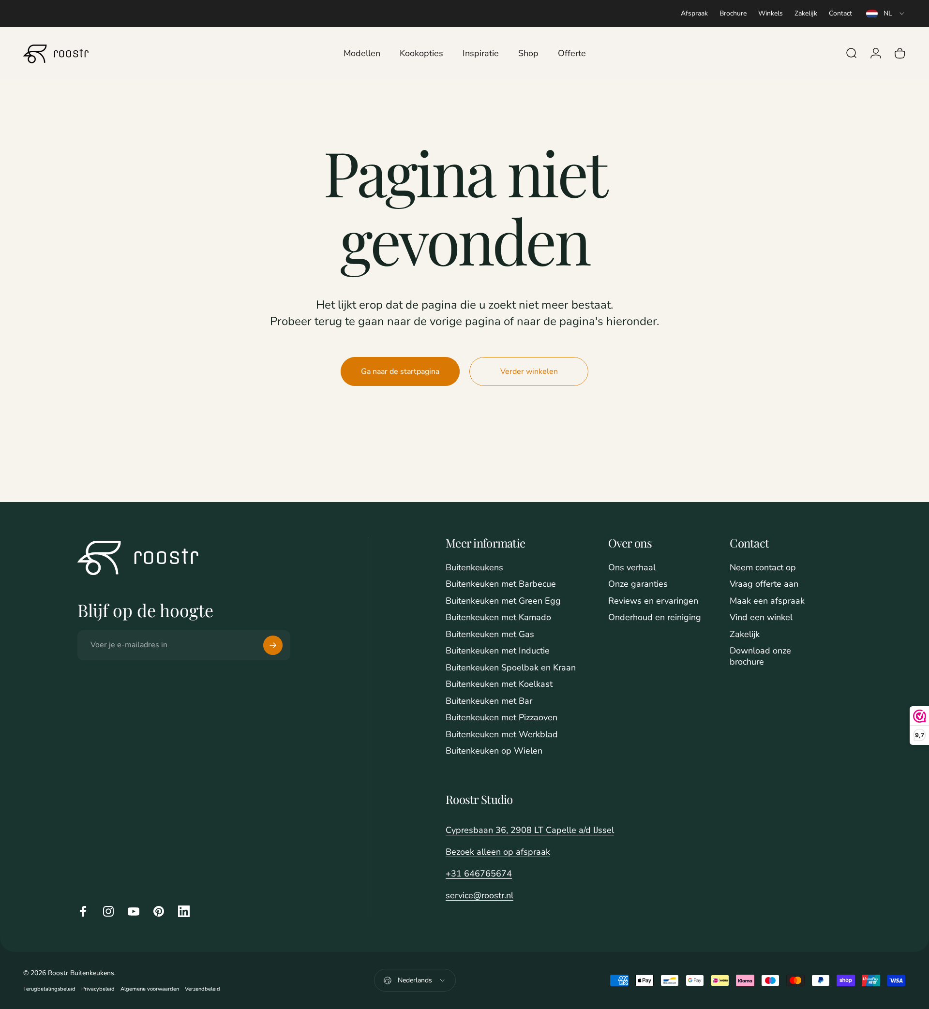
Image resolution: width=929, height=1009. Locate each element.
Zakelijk (805, 13)
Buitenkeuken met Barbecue (501, 584)
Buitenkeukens (474, 567)
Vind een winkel (761, 617)
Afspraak (694, 13)
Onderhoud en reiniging (654, 617)
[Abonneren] (273, 645)
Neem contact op (763, 567)
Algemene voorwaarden (149, 989)
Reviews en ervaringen (653, 601)
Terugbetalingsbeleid (49, 989)
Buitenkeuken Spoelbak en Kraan (511, 667)
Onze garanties (638, 584)
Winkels (770, 13)
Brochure (733, 13)
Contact (840, 13)
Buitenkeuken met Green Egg (503, 601)
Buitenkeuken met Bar (489, 701)
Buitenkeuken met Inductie (498, 650)
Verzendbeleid (202, 989)
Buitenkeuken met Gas (490, 634)
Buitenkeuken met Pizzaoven (501, 717)
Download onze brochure (760, 656)
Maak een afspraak (767, 601)
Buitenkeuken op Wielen (494, 751)
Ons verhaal (632, 567)
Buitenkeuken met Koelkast (499, 684)
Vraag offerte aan (764, 584)
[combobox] (886, 13)
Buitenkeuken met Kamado (498, 617)
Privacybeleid (98, 989)
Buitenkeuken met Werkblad (502, 734)
